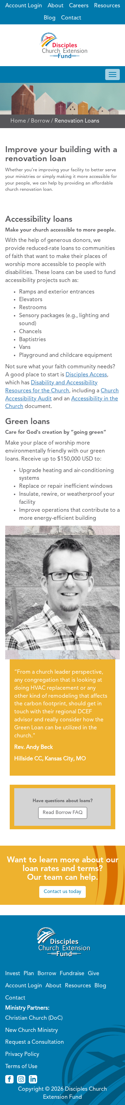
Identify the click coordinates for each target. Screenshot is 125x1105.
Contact (71, 18)
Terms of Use (21, 1066)
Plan (29, 974)
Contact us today (62, 891)
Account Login (23, 6)
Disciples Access (86, 375)
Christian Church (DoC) (33, 1018)
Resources (107, 6)
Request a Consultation (34, 1042)
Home (18, 121)
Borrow (40, 121)
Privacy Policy (22, 1054)
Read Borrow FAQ (63, 812)
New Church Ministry (31, 1030)
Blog (50, 18)
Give (93, 974)
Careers (79, 6)
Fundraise (72, 974)
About (56, 6)
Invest (12, 974)
